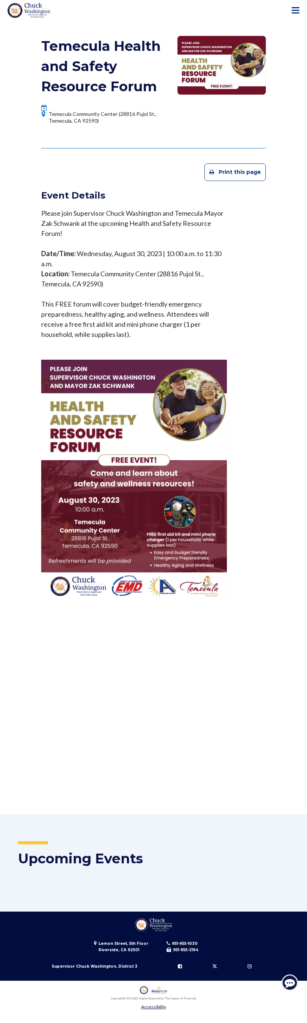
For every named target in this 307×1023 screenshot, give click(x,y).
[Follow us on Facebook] (180, 966)
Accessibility (153, 1007)
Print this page (240, 172)
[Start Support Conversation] (290, 982)
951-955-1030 (185, 943)
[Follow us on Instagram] (249, 966)
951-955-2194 (185, 949)
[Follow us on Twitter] (215, 966)
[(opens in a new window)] (154, 990)
